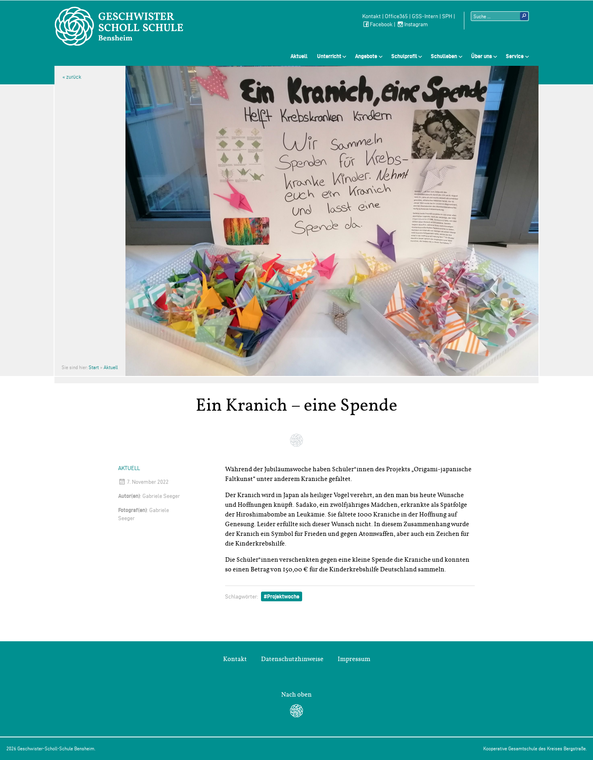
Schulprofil (404, 56)
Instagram (416, 24)
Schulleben (444, 56)
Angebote (366, 56)
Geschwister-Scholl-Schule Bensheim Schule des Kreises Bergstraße (119, 26)
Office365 (396, 16)
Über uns (481, 56)
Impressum (354, 659)
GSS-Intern (425, 16)
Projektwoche (283, 596)
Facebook (381, 24)
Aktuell (298, 56)
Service (515, 56)
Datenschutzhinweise (292, 659)
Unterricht (329, 56)
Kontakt (371, 16)
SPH (447, 16)
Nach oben (296, 695)
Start (94, 367)
